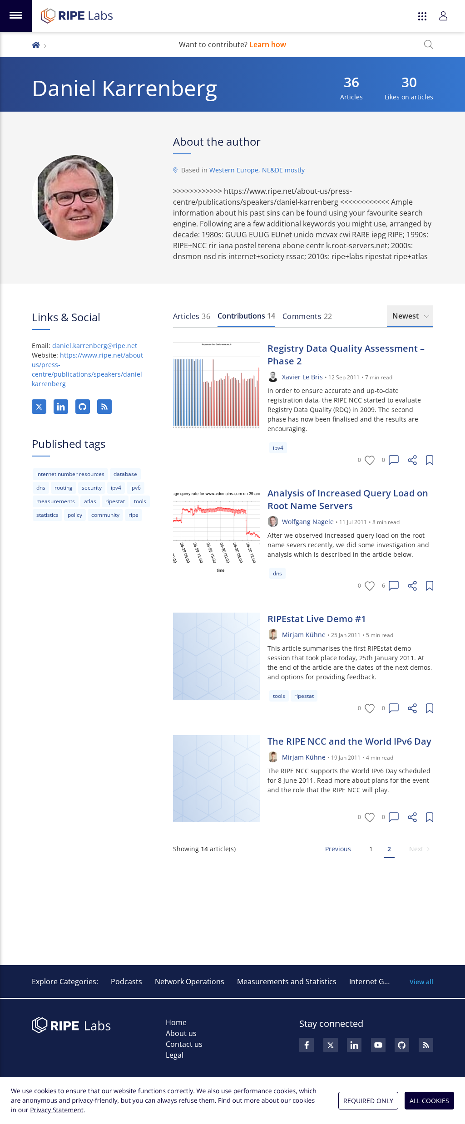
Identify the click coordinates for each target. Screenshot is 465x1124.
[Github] (402, 1045)
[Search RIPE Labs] (428, 44)
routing (63, 487)
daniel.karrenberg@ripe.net (94, 345)
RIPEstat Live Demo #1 (316, 619)
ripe (134, 515)
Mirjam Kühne (304, 634)
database (125, 474)
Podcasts (126, 982)
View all (421, 981)
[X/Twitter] (39, 406)
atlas (90, 501)
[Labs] (36, 44)
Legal (174, 1055)
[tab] (191, 316)
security (92, 487)
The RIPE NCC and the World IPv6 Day (349, 741)
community (105, 515)
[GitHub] (82, 406)
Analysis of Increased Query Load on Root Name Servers (347, 499)
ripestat (115, 501)
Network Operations (189, 982)
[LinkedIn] (61, 406)
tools (140, 501)
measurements (55, 501)
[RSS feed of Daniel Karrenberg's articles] (104, 406)
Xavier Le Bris (302, 377)
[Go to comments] (394, 460)
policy (75, 515)
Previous (338, 848)
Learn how (267, 44)
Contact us (184, 1044)
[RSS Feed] (426, 1045)
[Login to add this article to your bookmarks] (429, 460)
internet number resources (70, 474)
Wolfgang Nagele (308, 521)
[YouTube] (378, 1045)
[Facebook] (306, 1045)
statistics (47, 515)
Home (176, 1022)
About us (181, 1033)
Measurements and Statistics (286, 982)
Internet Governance (384, 982)
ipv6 (135, 487)
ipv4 (116, 487)
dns (40, 487)
